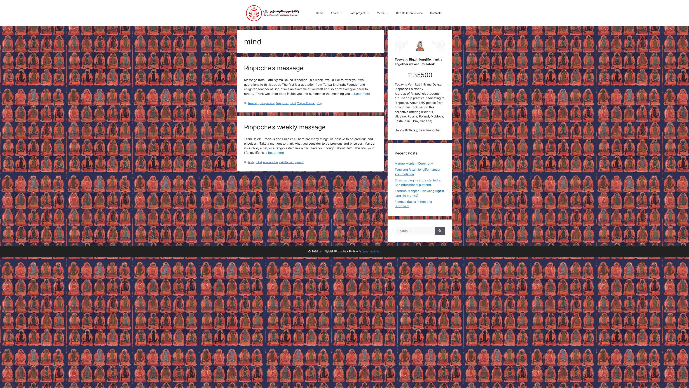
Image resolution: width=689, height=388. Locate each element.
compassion (267, 103)
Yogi (319, 103)
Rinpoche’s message (273, 68)
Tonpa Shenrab (306, 103)
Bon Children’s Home (409, 13)
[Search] (440, 231)
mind (293, 103)
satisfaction (286, 162)
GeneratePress (371, 251)
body (251, 162)
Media (381, 13)
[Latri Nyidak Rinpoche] (272, 13)
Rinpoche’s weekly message (284, 127)
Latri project (357, 13)
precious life (270, 162)
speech (299, 162)
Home (320, 13)
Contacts (435, 13)
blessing (253, 103)
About (334, 13)
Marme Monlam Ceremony (414, 163)
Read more (362, 94)
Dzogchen (282, 103)
